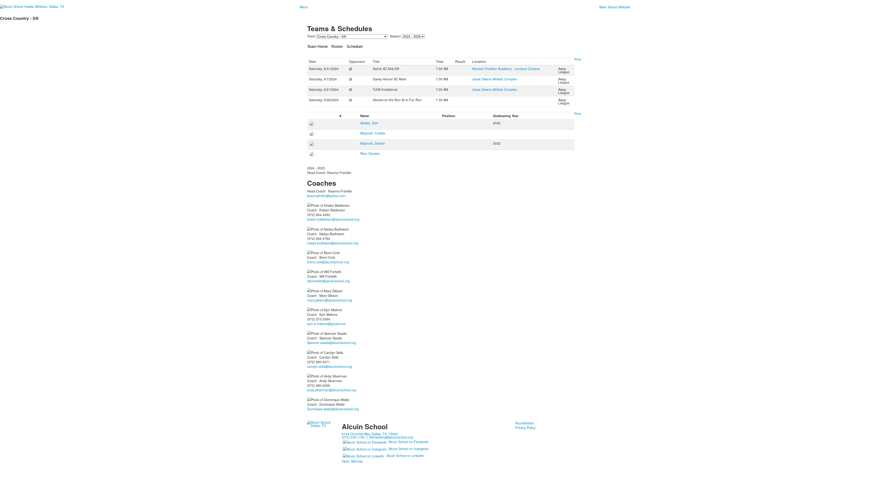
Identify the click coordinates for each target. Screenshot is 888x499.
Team (311, 36)
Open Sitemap (352, 461)
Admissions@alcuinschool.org (391, 437)
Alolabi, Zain (369, 123)
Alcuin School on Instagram (409, 448)
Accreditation (524, 423)
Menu (304, 7)
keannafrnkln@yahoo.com (326, 195)
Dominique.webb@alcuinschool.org (333, 409)
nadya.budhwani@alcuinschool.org (332, 243)
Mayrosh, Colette (372, 133)
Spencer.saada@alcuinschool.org (331, 342)
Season (395, 36)
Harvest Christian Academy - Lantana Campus (506, 68)
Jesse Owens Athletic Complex (494, 79)
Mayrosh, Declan (372, 143)
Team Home (317, 46)
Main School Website (614, 7)
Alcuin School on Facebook (408, 441)
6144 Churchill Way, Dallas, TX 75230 (370, 434)
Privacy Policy (525, 427)
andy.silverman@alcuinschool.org (331, 390)
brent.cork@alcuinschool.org (328, 262)
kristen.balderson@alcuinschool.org (333, 219)
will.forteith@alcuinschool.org (328, 281)
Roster (337, 46)
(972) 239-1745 (353, 437)
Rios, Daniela (370, 153)
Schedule (355, 46)
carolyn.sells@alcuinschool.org (329, 366)
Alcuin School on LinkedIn (405, 455)
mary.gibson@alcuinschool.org (329, 300)
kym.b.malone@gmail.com (326, 323)
